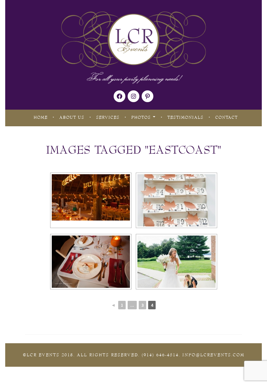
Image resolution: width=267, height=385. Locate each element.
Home (41, 117)
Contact (226, 117)
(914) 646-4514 (160, 355)
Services (107, 117)
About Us (71, 117)
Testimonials (185, 117)
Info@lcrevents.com (213, 355)
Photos (141, 117)
